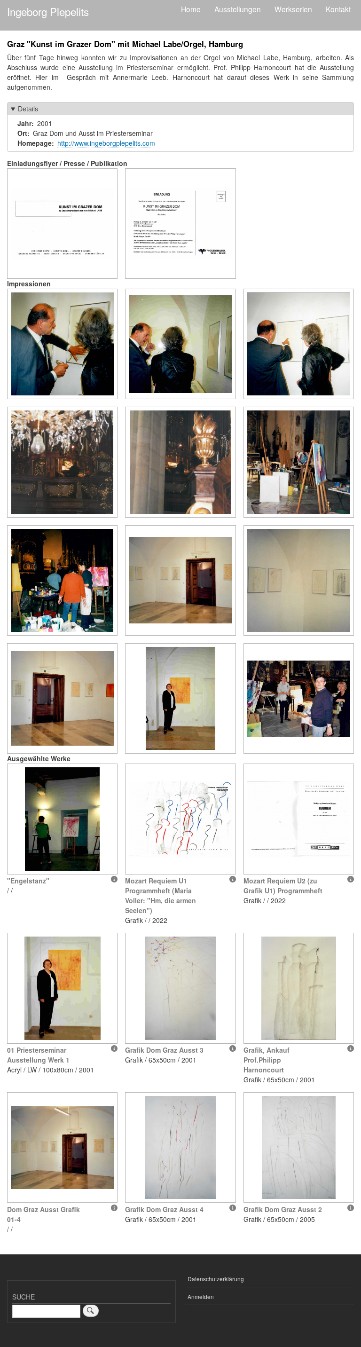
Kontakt (338, 9)
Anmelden (201, 1296)
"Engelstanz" (28, 880)
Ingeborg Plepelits (48, 11)
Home (191, 9)
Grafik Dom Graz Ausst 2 (282, 1209)
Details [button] (28, 108)
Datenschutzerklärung (216, 1279)
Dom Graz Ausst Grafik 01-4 (43, 1214)
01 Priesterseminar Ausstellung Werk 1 (38, 1054)
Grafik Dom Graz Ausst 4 (164, 1209)
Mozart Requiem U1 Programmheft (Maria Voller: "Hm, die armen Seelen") (160, 895)
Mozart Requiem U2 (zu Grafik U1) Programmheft (282, 885)
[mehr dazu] (114, 879)
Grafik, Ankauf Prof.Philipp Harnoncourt (266, 1059)
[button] (62, 223)
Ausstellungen (237, 9)
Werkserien (293, 9)
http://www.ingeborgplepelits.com (106, 143)
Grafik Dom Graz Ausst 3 (164, 1050)
